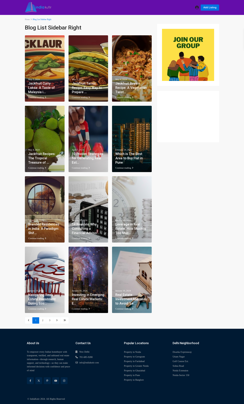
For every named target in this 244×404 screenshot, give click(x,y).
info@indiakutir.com (89, 362)
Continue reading (36, 97)
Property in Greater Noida (136, 366)
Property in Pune (132, 375)
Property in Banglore (134, 380)
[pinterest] (47, 380)
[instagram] (64, 380)
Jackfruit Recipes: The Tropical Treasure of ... (41, 158)
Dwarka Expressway (182, 352)
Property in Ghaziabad (134, 370)
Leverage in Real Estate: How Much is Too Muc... (130, 228)
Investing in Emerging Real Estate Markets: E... (88, 299)
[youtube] (55, 380)
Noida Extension (180, 370)
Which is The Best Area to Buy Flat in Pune (129, 158)
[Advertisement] (188, 116)
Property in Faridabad (134, 361)
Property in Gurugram (134, 356)
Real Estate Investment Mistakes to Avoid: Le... (131, 299)
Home (27, 19)
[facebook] (30, 380)
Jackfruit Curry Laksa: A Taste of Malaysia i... (41, 87)
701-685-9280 (86, 357)
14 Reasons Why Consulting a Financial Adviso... (85, 228)
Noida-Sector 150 (181, 375)
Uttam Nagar (179, 356)
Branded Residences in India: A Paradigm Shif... (43, 228)
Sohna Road (178, 366)
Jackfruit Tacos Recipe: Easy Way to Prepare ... (87, 87)
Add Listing (209, 7)
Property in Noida (132, 352)
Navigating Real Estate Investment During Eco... (42, 299)
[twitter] (38, 380)
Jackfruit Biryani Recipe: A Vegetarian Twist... (131, 87)
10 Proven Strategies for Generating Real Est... (87, 158)
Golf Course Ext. (181, 361)
